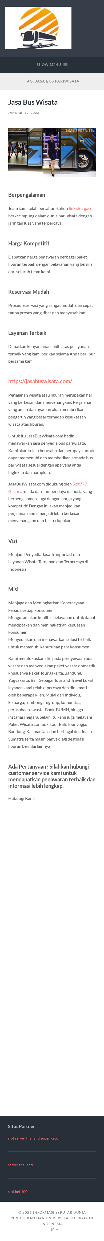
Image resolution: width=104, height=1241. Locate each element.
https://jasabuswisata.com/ (40, 381)
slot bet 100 (17, 1191)
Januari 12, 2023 (23, 113)
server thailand (20, 1165)
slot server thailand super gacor (34, 1138)
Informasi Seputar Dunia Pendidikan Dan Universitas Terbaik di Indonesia (52, 1218)
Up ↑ (54, 1230)
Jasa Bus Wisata (33, 102)
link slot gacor (81, 208)
